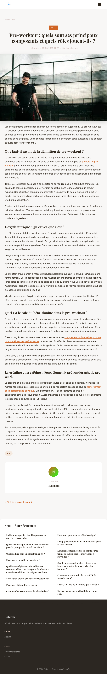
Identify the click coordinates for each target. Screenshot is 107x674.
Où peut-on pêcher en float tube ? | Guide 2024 (77, 592)
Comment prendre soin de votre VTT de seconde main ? (76, 577)
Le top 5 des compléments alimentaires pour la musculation (79, 543)
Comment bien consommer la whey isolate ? (27, 591)
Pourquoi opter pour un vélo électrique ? (76, 535)
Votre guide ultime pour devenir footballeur (27, 578)
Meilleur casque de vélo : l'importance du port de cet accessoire (26, 537)
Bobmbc (9, 617)
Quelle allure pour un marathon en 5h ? (25, 553)
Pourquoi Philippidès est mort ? (21, 584)
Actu (14, 19)
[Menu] (100, 4)
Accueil (6, 19)
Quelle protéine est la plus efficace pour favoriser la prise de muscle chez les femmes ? (76, 566)
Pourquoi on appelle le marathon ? (23, 560)
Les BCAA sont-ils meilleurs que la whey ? (78, 584)
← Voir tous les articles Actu (19, 502)
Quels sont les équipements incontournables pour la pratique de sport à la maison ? (27, 546)
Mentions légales (12, 651)
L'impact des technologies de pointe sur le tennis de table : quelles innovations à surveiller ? (77, 553)
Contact (8, 656)
